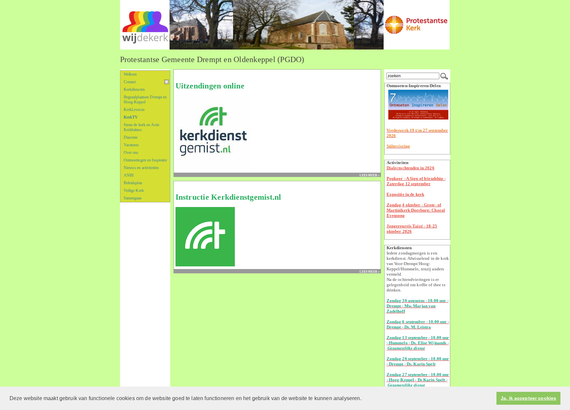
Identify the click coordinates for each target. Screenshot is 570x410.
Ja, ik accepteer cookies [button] (528, 398)
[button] (364, 399)
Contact (130, 82)
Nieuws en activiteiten (141, 167)
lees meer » (370, 175)
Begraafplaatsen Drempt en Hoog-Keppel (145, 99)
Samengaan (133, 198)
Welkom (130, 74)
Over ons (131, 152)
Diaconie (131, 137)
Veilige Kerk (134, 190)
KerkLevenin (134, 109)
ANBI (129, 175)
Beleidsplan (133, 183)
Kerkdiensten (134, 89)
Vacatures (131, 145)
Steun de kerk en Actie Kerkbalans (142, 127)
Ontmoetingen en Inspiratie (145, 160)
